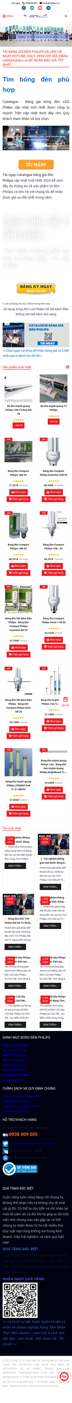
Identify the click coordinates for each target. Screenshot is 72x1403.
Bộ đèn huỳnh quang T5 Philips (54, 408)
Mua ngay (20, 492)
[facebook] (24, 7)
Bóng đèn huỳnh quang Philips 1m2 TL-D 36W (53, 702)
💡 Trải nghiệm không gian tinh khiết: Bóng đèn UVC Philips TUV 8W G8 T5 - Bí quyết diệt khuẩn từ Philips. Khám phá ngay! (53, 861)
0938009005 (31, 3)
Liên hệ (18, 425)
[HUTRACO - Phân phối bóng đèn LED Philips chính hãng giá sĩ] (36, 165)
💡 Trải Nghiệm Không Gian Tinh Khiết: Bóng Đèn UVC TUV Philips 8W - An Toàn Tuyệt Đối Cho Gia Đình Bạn (18, 840)
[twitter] (32, 7)
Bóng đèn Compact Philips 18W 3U (18, 473)
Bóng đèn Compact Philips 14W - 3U (53, 546)
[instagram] (48, 7)
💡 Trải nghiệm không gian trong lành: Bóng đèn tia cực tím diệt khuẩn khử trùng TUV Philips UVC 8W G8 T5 (52, 900)
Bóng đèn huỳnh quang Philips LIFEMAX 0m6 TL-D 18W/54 (18, 785)
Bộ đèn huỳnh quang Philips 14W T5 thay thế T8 (18, 410)
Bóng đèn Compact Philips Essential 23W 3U (53, 473)
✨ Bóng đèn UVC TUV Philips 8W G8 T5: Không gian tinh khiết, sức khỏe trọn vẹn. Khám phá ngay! (18, 921)
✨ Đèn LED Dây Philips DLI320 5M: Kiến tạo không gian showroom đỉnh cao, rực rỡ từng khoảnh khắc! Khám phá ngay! (18, 960)
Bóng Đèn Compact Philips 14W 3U (18, 546)
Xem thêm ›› (15, 865)
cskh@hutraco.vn (51, 3)
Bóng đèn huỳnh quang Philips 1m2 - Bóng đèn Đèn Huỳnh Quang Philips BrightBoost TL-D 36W (53, 766)
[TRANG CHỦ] (36, 16)
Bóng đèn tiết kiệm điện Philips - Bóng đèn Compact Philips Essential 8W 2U (18, 624)
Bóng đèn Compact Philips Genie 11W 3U (54, 620)
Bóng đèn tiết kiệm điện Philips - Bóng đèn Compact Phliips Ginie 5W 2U (18, 706)
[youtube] (40, 7)
